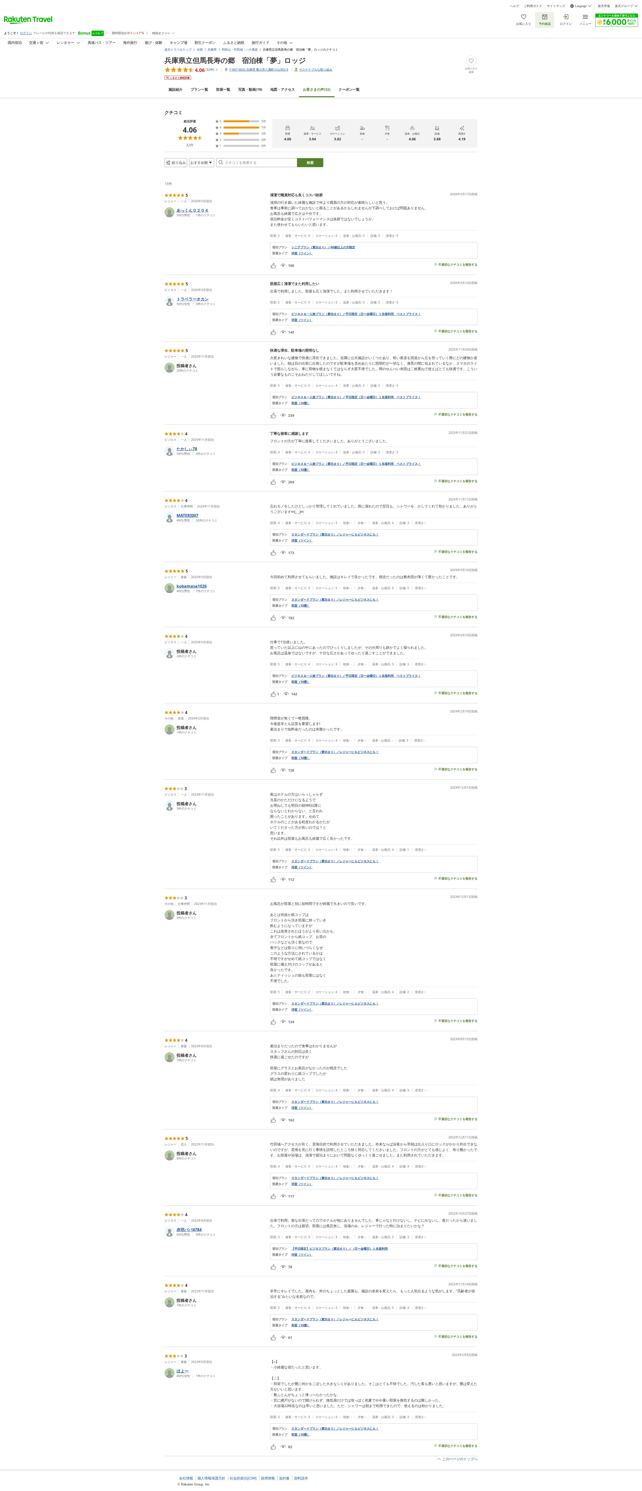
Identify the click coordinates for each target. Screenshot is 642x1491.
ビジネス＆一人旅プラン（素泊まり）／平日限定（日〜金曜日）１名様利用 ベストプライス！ (356, 314)
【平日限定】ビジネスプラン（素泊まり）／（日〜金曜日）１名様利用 (339, 1249)
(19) (250, 89)
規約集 (284, 1478)
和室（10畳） (300, 403)
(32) (317, 89)
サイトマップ (556, 6)
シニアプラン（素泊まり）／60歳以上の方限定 (323, 247)
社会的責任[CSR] (243, 1478)
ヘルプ (514, 6)
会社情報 (186, 1478)
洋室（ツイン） (301, 253)
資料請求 (301, 1478)
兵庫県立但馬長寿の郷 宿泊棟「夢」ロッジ (235, 60)
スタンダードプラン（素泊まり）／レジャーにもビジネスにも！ (335, 534)
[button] (215, 212)
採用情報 (268, 1478)
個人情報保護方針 (211, 1478)
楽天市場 (604, 6)
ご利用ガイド (533, 6)
